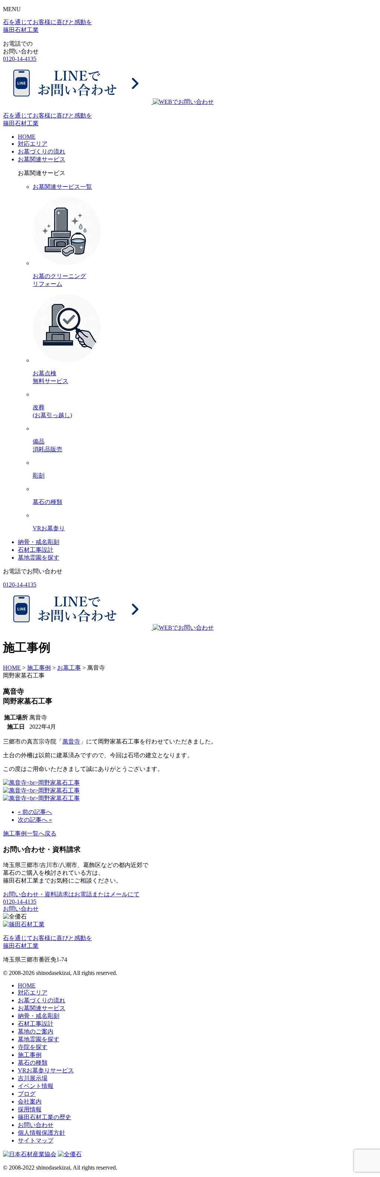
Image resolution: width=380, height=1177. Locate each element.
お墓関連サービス (41, 159)
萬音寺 (71, 741)
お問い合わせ (21, 909)
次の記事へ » (35, 820)
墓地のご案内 (35, 1031)
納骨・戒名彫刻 (38, 542)
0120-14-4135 (19, 59)
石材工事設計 (35, 550)
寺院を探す (33, 1047)
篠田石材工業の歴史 (44, 1117)
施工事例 (30, 1055)
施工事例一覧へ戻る (29, 833)
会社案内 (30, 1101)
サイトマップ (35, 1140)
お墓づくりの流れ (41, 151)
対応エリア (33, 144)
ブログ (27, 1094)
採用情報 (30, 1109)
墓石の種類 (33, 1062)
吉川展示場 (33, 1078)
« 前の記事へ (35, 812)
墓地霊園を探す (38, 557)
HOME (27, 136)
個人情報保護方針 (41, 1133)
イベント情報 (35, 1086)
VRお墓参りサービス (46, 1070)
